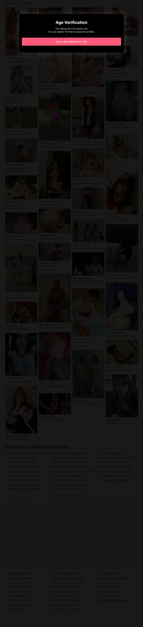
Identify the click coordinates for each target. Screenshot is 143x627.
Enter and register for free (71, 41)
